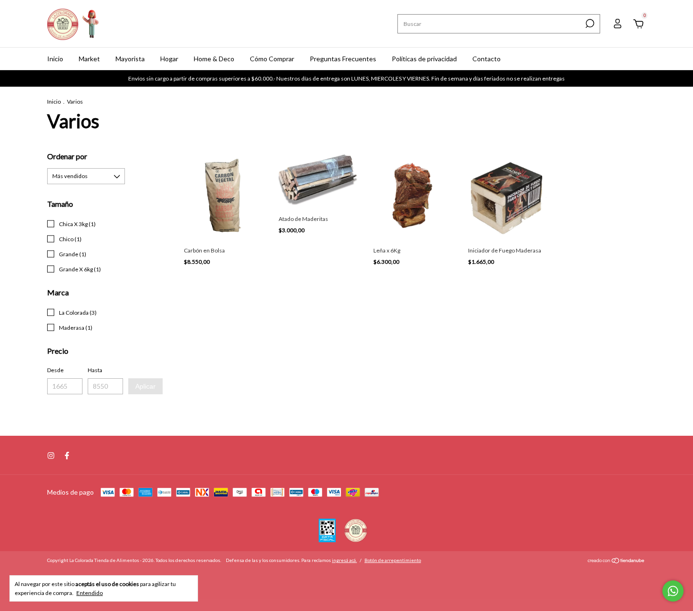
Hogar (169, 59)
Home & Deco (214, 59)
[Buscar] (589, 23)
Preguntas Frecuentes (343, 59)
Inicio (55, 59)
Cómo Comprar (272, 59)
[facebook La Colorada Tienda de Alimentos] (67, 455)
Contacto (486, 59)
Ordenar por (67, 156)
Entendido (89, 592)
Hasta (95, 370)
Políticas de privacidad (424, 59)
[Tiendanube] (616, 561)
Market (89, 59)
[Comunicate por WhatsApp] (673, 591)
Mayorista (130, 59)
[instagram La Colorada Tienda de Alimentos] (51, 455)
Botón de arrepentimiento (392, 560)
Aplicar (145, 386)
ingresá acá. (344, 560)
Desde (55, 370)
